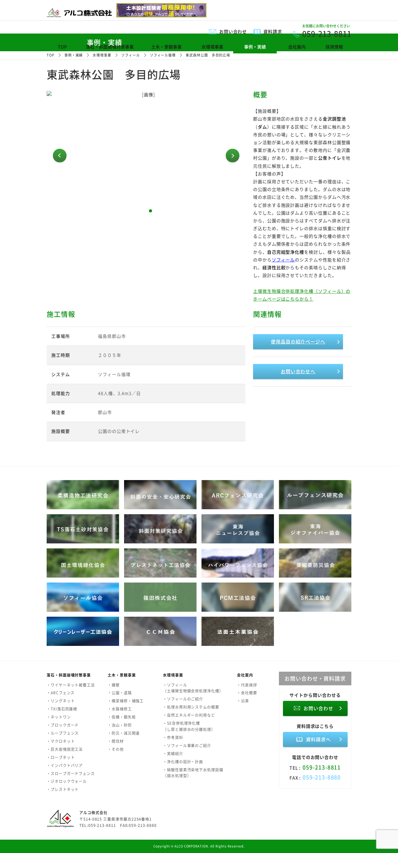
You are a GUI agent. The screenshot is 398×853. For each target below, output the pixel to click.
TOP (62, 46)
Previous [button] (60, 155)
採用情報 (334, 46)
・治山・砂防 (120, 725)
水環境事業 (212, 46)
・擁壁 (114, 685)
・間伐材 (116, 741)
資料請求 (272, 31)
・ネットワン (59, 717)
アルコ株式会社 (93, 812)
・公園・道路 (120, 693)
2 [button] (150, 211)
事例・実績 (255, 46)
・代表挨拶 (247, 685)
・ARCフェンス (61, 693)
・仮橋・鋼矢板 (122, 717)
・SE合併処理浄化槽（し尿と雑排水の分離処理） (189, 726)
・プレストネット (63, 789)
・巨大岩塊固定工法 (65, 749)
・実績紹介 (173, 753)
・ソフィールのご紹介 (183, 699)
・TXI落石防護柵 (62, 709)
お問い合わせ (233, 31)
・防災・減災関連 (124, 733)
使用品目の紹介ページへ (298, 341)
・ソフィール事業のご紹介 (187, 745)
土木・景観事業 (166, 46)
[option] (146, 155)
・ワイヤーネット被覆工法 (71, 685)
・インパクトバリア (65, 765)
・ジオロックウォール (67, 781)
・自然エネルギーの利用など (189, 715)
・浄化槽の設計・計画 (183, 762)
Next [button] (232, 155)
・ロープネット (61, 757)
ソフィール (283, 259)
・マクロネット (61, 741)
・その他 (116, 749)
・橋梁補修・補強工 (126, 701)
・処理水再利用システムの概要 (191, 707)
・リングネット (61, 701)
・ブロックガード (63, 725)
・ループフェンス (63, 733)
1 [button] (142, 211)
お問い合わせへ (298, 371)
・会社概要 (247, 693)
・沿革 (243, 701)
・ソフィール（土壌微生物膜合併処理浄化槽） (193, 688)
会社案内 (297, 46)
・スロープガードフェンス (71, 773)
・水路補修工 (120, 709)
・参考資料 (173, 737)
